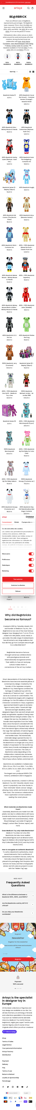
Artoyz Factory (7, 1051)
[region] (18, 980)
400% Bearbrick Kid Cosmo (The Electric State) (9, 217)
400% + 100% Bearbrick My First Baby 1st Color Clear (26, 451)
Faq (3, 1068)
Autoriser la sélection (18, 585)
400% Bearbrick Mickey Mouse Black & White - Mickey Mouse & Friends (9, 307)
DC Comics (24, 46)
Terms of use (7, 1071)
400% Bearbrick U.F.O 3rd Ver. (9, 336)
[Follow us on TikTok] (27, 1087)
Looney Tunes (15, 46)
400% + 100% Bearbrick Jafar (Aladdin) (26, 306)
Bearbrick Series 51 (9, 95)
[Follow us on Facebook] (3, 1087)
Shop (4, 1038)
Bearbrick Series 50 (9, 421)
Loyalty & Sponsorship (10, 1078)
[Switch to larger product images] (30, 72)
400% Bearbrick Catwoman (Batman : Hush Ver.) (26, 129)
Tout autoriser (18, 579)
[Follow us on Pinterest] (17, 1087)
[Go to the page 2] (26, 607)
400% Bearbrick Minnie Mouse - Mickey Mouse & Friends (9, 277)
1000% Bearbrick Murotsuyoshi (9, 450)
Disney (8, 46)
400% (23, 29)
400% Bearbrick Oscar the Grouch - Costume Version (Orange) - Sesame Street (26, 98)
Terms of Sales (7, 1041)
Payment (5, 1061)
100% (27, 25)
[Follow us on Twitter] (8, 1087)
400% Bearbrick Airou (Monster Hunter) (26, 216)
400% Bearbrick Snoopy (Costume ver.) (9, 508)
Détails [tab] (16, 522)
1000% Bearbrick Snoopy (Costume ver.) (26, 480)
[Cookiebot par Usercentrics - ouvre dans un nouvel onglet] (26, 517)
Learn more (27, 2)
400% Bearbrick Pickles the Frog (26, 336)
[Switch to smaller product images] (33, 72)
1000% (7, 31)
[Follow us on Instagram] (13, 1087)
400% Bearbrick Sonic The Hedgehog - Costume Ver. (26, 159)
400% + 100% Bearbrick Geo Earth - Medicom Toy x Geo (9, 393)
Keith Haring (29, 43)
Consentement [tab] (7, 522)
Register (18, 959)
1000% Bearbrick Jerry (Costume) (9, 364)
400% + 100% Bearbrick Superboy (26, 276)
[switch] (31, 559)
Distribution (6, 1055)
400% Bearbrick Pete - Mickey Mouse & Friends (9, 128)
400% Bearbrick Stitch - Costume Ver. (9, 246)
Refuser (18, 591)
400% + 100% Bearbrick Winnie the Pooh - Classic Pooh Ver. (26, 247)
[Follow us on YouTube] (22, 1087)
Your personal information (12, 1048)
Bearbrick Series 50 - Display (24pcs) (27, 364)
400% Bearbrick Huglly (26, 187)
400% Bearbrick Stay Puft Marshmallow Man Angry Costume (26, 509)
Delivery (5, 1064)
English (26, 1093)
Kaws (19, 41)
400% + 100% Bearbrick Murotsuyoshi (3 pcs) (26, 422)
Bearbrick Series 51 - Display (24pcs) (9, 188)
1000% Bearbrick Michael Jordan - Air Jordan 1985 (26, 393)
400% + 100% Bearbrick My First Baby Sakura (9, 480)
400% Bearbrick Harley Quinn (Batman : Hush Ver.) (9, 159)
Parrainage (6, 1081)
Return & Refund (8, 1074)
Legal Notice (6, 1045)
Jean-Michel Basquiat (18, 43)
